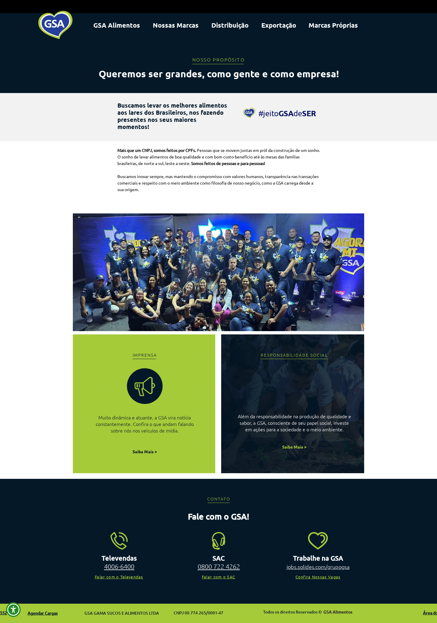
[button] (13, 609)
